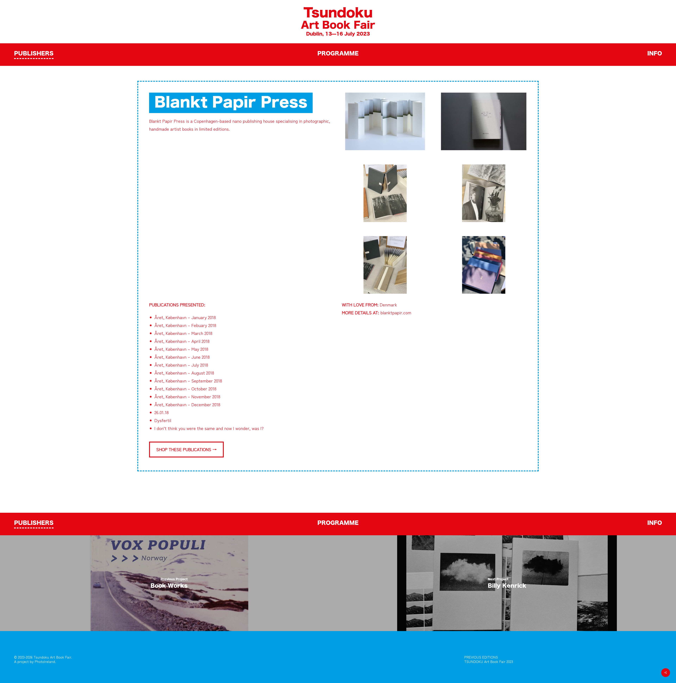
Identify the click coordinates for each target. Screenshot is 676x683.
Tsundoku (338, 13)
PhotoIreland (45, 661)
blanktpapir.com (395, 312)
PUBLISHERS (34, 53)
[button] (186, 449)
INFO (654, 53)
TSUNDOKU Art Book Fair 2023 (488, 661)
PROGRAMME (338, 53)
